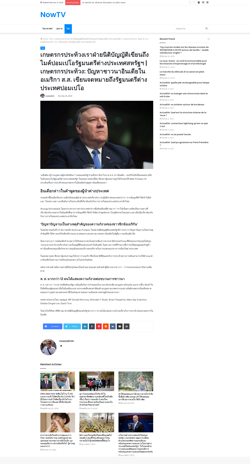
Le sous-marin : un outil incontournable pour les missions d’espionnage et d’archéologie (183, 62)
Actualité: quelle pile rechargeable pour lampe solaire (184, 84)
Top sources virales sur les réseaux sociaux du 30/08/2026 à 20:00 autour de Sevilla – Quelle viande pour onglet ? (184, 50)
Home (45, 39)
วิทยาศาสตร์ (47, 28)
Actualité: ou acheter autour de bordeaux (182, 104)
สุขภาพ (59, 28)
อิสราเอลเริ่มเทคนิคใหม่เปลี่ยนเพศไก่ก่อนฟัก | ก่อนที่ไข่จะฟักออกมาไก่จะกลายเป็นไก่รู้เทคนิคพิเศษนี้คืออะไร (95, 438)
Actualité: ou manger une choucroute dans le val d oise (184, 95)
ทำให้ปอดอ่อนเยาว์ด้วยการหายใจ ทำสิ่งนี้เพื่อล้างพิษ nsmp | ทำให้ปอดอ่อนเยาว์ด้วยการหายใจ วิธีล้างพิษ (135, 397)
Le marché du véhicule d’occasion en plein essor (182, 73)
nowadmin (50, 96)
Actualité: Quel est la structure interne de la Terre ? (183, 114)
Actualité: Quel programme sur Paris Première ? (184, 144)
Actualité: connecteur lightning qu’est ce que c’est (184, 125)
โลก (68, 28)
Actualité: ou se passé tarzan (175, 134)
